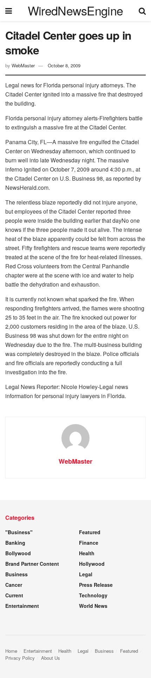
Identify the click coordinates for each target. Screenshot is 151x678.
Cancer (13, 584)
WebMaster (23, 65)
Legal (85, 574)
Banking (15, 542)
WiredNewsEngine (75, 10)
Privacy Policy (20, 657)
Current (14, 595)
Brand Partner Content (32, 563)
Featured (89, 532)
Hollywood (92, 563)
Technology (93, 595)
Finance (88, 542)
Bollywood (18, 553)
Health (86, 553)
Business (16, 574)
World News (93, 605)
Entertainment (22, 605)
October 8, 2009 (64, 65)
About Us (50, 657)
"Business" (19, 532)
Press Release (96, 584)
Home (11, 650)
